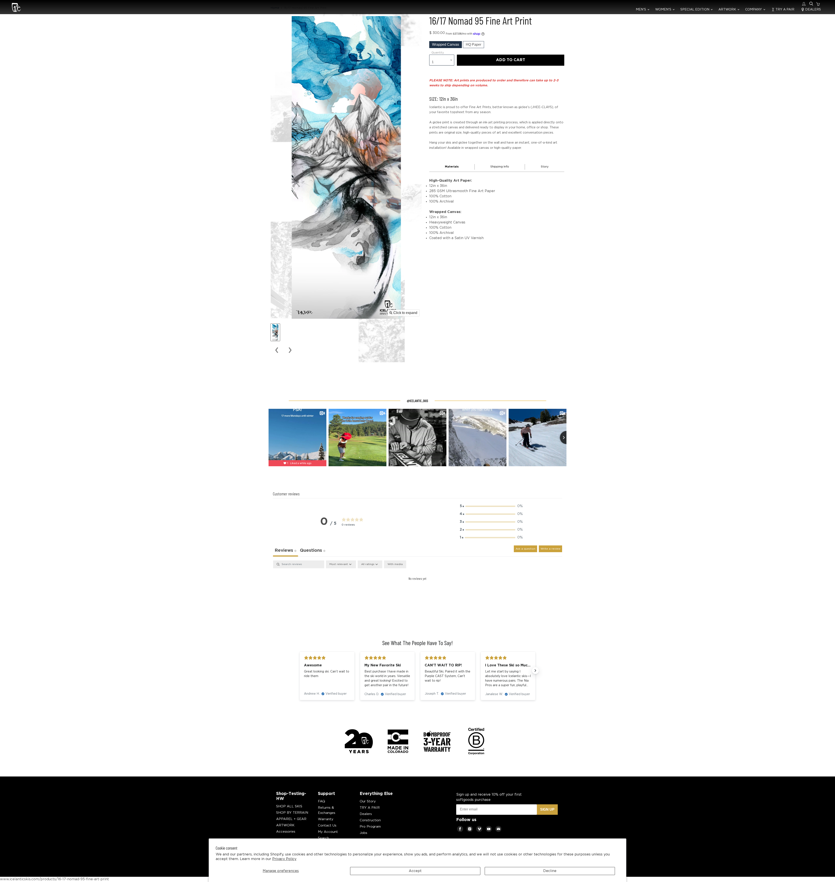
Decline (549, 871)
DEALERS (812, 9)
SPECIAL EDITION (695, 9)
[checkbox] (395, 564)
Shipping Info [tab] (499, 167)
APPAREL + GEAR (291, 819)
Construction (370, 820)
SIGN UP (547, 809)
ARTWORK (727, 9)
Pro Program (370, 826)
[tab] (312, 551)
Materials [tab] (452, 167)
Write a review (550, 549)
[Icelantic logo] (16, 8)
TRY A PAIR (784, 9)
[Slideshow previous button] (299, 670)
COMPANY (754, 9)
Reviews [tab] (285, 550)
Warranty (325, 819)
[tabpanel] (417, 593)
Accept (415, 871)
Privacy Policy (284, 859)
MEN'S (641, 9)
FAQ (321, 801)
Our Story (368, 801)
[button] (491, 506)
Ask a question (525, 549)
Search (323, 838)
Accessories (285, 831)
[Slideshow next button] (535, 670)
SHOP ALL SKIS (289, 806)
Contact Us (327, 825)
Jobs (363, 833)
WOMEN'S (663, 9)
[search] (811, 3)
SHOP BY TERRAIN (292, 812)
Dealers (366, 814)
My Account (328, 831)
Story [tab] (545, 167)
